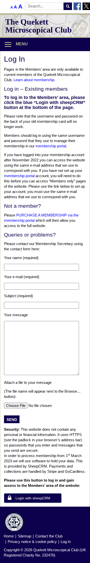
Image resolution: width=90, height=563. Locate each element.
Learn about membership (34, 80)
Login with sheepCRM (33, 498)
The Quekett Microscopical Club (38, 26)
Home (9, 536)
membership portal (51, 146)
